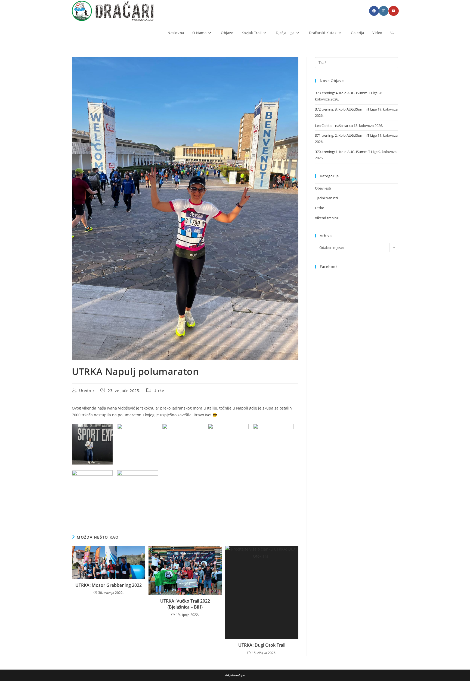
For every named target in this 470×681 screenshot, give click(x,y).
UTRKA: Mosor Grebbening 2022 (108, 585)
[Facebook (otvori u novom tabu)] (374, 11)
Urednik (87, 390)
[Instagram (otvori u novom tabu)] (383, 11)
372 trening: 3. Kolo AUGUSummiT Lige (346, 109)
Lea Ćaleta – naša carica (334, 125)
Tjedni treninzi (326, 198)
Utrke (158, 390)
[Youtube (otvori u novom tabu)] (393, 11)
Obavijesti (323, 188)
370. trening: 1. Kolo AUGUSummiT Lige (346, 151)
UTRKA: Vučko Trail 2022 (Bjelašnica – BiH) (185, 604)
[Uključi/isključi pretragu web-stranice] (392, 33)
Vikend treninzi (327, 217)
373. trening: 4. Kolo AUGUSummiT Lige (346, 92)
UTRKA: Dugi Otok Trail (261, 645)
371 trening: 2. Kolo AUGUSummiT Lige (346, 135)
